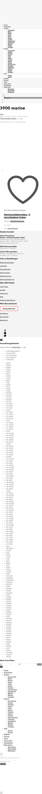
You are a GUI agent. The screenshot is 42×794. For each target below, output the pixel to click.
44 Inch (10, 525)
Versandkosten (12, 228)
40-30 (10, 501)
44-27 (9, 527)
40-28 (9, 499)
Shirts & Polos (11, 64)
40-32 (10, 504)
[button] (4, 95)
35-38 (9, 455)
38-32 (10, 484)
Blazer (9, 31)
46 (8, 597)
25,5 (9, 393)
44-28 (9, 529)
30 (8, 614)
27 (8, 608)
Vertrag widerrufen (9, 309)
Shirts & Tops (11, 41)
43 (8, 591)
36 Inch (10, 459)
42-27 (9, 512)
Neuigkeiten (7, 85)
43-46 (9, 523)
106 (9, 623)
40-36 (9, 508)
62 (8, 638)
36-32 (10, 467)
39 (8, 491)
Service (6, 80)
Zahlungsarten (5, 273)
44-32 (9, 533)
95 (8, 570)
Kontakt (2, 290)
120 (8, 376)
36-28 (9, 463)
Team (5, 82)
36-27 (9, 461)
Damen (6, 28)
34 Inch (10, 433)
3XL (9, 655)
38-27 (9, 478)
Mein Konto (7, 87)
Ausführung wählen (17, 221)
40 (9, 584)
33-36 (9, 429)
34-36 (9, 442)
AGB (1, 297)
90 (8, 567)
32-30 (9, 412)
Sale (5, 73)
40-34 (9, 506)
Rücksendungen (5, 276)
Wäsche (10, 44)
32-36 (9, 418)
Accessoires (11, 30)
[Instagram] (5, 333)
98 (8, 642)
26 (8, 606)
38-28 (9, 480)
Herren (6, 48)
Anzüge (10, 52)
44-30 (9, 531)
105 (8, 367)
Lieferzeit (3, 266)
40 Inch (10, 495)
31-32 (9, 406)
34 (8, 431)
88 (8, 563)
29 (8, 612)
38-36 (9, 489)
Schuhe (10, 63)
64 (8, 555)
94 (8, 640)
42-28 (9, 514)
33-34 (9, 427)
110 (8, 621)
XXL (9, 652)
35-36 (9, 453)
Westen (10, 45)
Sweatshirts (11, 42)
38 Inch (10, 476)
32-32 (9, 414)
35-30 (9, 446)
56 (8, 631)
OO (8, 572)
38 (9, 582)
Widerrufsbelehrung (7, 279)
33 (8, 421)
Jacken (10, 38)
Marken (6, 78)
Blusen (10, 33)
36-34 (10, 470)
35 (8, 444)
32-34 (9, 416)
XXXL (9, 576)
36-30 (10, 465)
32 (8, 410)
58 (8, 633)
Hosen (9, 34)
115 (8, 372)
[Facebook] (5, 331)
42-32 (9, 518)
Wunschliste (11, 90)
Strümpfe (10, 66)
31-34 (9, 408)
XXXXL (9, 578)
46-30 (9, 540)
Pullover (10, 39)
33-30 (9, 423)
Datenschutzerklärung (7, 300)
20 (8, 384)
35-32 (9, 448)
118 (8, 374)
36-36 (9, 472)
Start (2, 116)
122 (8, 378)
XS (8, 574)
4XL (8, 657)
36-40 (9, 474)
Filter (39, 664)
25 (8, 604)
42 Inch (10, 510)
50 (8, 625)
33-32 (9, 425)
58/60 (9, 548)
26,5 (9, 395)
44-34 (9, 535)
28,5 (9, 399)
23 (8, 391)
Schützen (10, 47)
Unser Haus (7, 83)
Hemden (10, 53)
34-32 (10, 438)
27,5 (9, 397)
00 (8, 363)
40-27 (9, 497)
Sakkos (10, 61)
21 (8, 387)
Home (6, 25)
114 (8, 370)
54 (8, 629)
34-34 (10, 440)
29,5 (8, 401)
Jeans (9, 36)
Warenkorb (11, 92)
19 (8, 382)
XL (8, 650)
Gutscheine (7, 26)
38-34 (9, 487)
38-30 (10, 482)
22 (8, 389)
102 (9, 618)
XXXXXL (10, 580)
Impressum (4, 293)
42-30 (9, 516)
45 (8, 595)
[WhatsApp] (5, 336)
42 (9, 589)
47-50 (9, 544)
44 (9, 593)
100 (8, 365)
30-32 (9, 404)
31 (8, 616)
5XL (8, 550)
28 (8, 610)
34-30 (10, 436)
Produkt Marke (5, 347)
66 (8, 557)
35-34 (9, 450)
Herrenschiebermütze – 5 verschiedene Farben (17, 216)
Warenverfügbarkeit (7, 262)
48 (8, 599)
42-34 (9, 521)
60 (8, 635)
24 (8, 601)
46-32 (9, 542)
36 (8, 457)
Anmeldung (4, 313)
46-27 (9, 538)
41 (8, 587)
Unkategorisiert (13, 351)
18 (8, 380)
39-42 (9, 493)
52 (8, 627)
